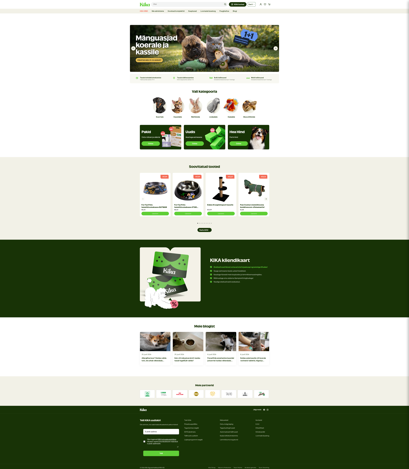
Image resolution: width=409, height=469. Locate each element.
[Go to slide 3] (201, 223)
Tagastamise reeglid (191, 428)
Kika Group (211, 467)
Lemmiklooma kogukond (229, 440)
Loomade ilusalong (262, 436)
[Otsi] (225, 4)
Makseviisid (224, 420)
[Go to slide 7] (207, 223)
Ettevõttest (260, 428)
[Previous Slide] (133, 48)
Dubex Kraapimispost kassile (220, 205)
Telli (161, 453)
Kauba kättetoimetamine (229, 436)
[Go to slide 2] (199, 223)
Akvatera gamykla (250, 467)
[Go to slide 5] (204, 223)
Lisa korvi (155, 213)
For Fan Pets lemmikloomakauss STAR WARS (185, 206)
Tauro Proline (238, 467)
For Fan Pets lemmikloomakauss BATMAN (154, 206)
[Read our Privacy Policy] (177, 447)
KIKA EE (162, 467)
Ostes (150, 143)
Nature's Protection (224, 467)
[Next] (266, 199)
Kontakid (259, 420)
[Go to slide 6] (206, 223)
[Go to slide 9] (211, 223)
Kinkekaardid (260, 432)
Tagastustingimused (227, 428)
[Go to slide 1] (197, 223)
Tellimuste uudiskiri (191, 436)
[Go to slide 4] (202, 223)
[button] (269, 4)
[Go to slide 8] (209, 223)
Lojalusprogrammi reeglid (193, 440)
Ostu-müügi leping (226, 424)
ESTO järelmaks (190, 432)
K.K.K (257, 424)
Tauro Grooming (264, 467)
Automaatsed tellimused (229, 432)
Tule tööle (187, 420)
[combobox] (189, 4)
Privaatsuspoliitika (190, 424)
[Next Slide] (276, 48)
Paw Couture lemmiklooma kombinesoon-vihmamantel (252, 206)
